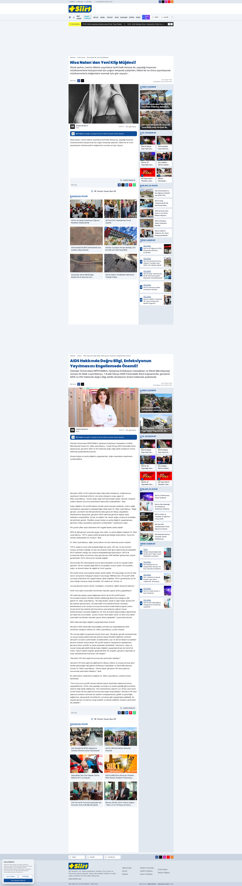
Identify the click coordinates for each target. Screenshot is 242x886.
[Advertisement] (121, 41)
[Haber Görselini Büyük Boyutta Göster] (103, 104)
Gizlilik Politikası (146, 871)
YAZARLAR (111, 857)
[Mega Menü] (70, 17)
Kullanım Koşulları (147, 868)
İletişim (88, 1)
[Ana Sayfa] (74, 17)
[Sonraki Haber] (171, 24)
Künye (72, 1)
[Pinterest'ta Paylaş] (130, 184)
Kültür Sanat (81, 57)
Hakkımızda (126, 868)
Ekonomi (123, 17)
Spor (116, 17)
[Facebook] (160, 1)
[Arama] (172, 17)
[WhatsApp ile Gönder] (134, 184)
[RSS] (172, 1)
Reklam (80, 1)
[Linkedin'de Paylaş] (126, 184)
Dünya (79, 356)
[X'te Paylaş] (82, 80)
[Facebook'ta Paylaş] (78, 80)
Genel (102, 17)
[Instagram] (166, 1)
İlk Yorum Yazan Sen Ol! (105, 191)
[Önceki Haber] (169, 24)
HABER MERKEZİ (82, 127)
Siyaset (110, 17)
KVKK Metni (162, 869)
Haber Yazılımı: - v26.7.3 (156, 884)
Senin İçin (146, 17)
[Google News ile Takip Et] (131, 126)
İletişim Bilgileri (164, 873)
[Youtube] (169, 1)
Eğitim (131, 17)
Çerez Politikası (146, 874)
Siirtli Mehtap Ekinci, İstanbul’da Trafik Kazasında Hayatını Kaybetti (109, 24)
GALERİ (166, 17)
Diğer (138, 17)
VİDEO (156, 17)
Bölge (95, 17)
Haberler (72, 57)
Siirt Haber (78, 17)
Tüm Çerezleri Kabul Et (18, 880)
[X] (163, 1)
